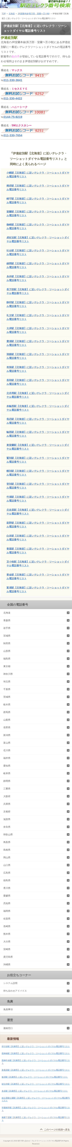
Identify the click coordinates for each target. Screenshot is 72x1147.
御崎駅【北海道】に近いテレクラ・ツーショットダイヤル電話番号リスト (38, 226)
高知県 (6, 903)
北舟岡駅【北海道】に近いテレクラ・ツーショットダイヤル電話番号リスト (38, 395)
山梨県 (6, 719)
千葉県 (6, 689)
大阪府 (6, 796)
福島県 (6, 658)
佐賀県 (6, 918)
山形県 (6, 651)
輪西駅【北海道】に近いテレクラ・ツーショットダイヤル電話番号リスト (38, 434)
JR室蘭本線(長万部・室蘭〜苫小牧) (34, 13)
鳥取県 (6, 842)
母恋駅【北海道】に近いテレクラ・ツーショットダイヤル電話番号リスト (38, 421)
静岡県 (6, 781)
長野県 (6, 727)
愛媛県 (6, 895)
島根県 (6, 849)
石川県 (6, 750)
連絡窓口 (8, 1028)
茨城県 (6, 697)
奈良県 (6, 827)
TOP (4, 13)
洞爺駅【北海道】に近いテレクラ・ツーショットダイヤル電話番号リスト (38, 356)
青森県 (6, 620)
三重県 (6, 788)
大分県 (6, 941)
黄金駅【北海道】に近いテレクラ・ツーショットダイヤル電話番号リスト (38, 576)
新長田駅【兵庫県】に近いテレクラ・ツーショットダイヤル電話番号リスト (36, 1070)
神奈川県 (8, 674)
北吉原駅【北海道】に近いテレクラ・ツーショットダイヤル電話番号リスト (38, 511)
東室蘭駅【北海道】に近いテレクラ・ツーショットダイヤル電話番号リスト (38, 447)
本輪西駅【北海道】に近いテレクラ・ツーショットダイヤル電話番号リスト (38, 408)
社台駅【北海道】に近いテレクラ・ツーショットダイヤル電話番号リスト (38, 252)
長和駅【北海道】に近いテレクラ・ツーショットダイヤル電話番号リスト (38, 382)
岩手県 (6, 628)
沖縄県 (6, 964)
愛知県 (6, 765)
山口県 (6, 865)
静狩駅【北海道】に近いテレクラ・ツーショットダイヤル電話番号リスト (38, 304)
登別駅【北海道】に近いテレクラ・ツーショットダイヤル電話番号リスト (38, 485)
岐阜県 (6, 773)
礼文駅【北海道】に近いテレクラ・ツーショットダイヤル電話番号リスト (38, 317)
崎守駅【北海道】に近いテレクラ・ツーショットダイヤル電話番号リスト (38, 200)
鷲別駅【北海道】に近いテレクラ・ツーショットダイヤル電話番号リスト (38, 459)
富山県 (6, 742)
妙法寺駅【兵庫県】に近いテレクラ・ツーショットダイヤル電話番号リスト (36, 1084)
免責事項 (8, 1009)
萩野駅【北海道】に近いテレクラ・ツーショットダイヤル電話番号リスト (38, 524)
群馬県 (6, 712)
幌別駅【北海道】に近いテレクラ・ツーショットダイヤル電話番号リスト (38, 472)
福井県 (6, 758)
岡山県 (6, 857)
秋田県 (6, 643)
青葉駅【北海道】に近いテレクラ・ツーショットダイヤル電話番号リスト (38, 550)
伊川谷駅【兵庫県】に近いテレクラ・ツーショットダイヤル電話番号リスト (36, 1046)
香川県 (6, 888)
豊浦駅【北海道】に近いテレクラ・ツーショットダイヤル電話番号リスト (38, 343)
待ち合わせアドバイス (15, 990)
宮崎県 (6, 949)
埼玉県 (6, 681)
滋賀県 (6, 819)
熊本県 (6, 934)
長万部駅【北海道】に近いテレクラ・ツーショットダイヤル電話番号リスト (38, 291)
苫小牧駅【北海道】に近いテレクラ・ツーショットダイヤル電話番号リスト (38, 563)
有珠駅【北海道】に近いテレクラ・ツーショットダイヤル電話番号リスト (38, 369)
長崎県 (6, 926)
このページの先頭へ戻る (57, 1129)
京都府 (6, 811)
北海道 (12, 13)
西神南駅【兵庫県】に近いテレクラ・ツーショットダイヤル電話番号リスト (36, 1053)
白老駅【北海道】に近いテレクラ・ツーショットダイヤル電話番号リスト (38, 537)
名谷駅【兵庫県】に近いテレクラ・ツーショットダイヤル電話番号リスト (35, 1091)
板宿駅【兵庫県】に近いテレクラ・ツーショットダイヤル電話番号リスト (35, 1077)
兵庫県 (6, 804)
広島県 (6, 872)
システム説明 (10, 983)
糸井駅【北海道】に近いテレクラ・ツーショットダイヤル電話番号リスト (38, 278)
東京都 (6, 666)
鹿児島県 (8, 957)
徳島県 (6, 880)
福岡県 (6, 911)
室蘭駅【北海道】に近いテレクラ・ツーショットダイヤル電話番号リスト (38, 213)
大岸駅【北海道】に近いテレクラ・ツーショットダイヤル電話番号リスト (38, 330)
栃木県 (6, 704)
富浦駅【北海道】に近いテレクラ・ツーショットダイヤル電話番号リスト (38, 589)
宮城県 (6, 635)
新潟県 (6, 735)
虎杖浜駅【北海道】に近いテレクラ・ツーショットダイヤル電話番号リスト (38, 239)
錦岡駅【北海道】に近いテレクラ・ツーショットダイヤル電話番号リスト (38, 265)
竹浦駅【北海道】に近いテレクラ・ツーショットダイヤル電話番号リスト (38, 498)
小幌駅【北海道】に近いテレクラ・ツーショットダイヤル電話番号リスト (38, 174)
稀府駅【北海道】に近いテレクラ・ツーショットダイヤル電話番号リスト (38, 187)
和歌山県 (8, 834)
